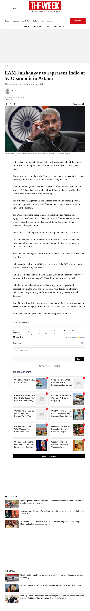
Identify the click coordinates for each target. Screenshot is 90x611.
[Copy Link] (14, 104)
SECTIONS (13, 9)
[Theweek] (45, 5)
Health (54, 26)
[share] (6, 104)
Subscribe (77, 21)
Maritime (62, 26)
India (35, 21)
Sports (49, 21)
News (7, 65)
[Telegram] (54, 14)
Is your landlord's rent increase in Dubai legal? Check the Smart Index (51, 585)
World (42, 21)
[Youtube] (47, 14)
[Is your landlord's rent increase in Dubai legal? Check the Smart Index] (12, 588)
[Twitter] (39, 14)
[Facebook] (35, 14)
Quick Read (26, 21)
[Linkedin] (50, 14)
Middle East (37, 26)
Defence (46, 26)
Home (7, 21)
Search (67, 20)
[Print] (10, 104)
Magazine (15, 21)
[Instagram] (43, 14)
